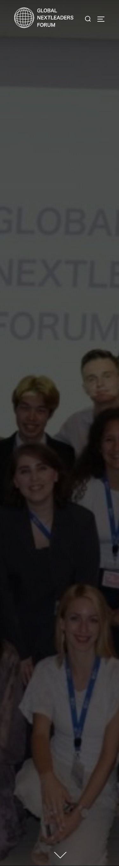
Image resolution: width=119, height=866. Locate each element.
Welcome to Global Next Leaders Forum (59, 378)
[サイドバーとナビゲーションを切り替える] (103, 19)
